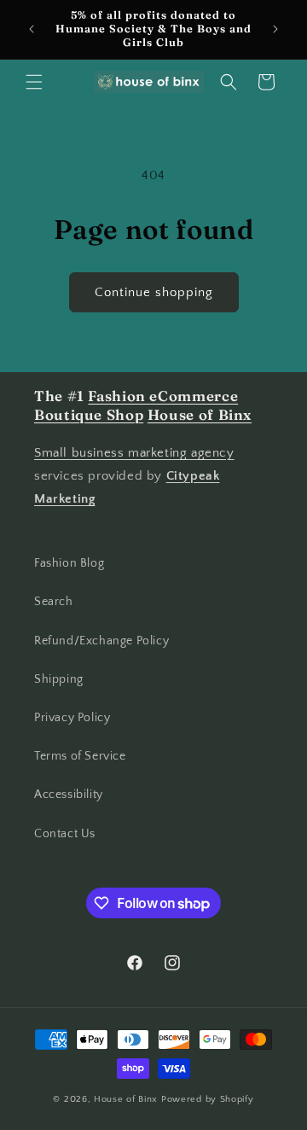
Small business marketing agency (134, 453)
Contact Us (65, 834)
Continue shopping (154, 292)
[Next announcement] (275, 29)
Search (53, 602)
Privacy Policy (72, 718)
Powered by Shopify (207, 1099)
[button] (34, 82)
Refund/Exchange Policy (101, 641)
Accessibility (68, 794)
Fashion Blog (69, 563)
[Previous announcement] (31, 29)
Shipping (59, 679)
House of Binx (127, 1099)
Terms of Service (80, 756)
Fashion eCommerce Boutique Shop (136, 405)
